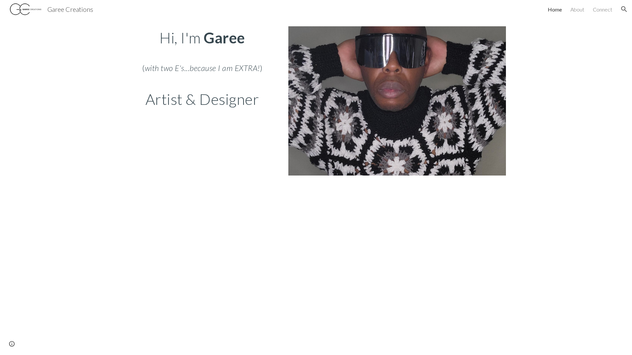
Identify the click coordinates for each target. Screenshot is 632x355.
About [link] (577, 9)
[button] (624, 9)
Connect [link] (602, 9)
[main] (202, 68)
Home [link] (555, 9)
